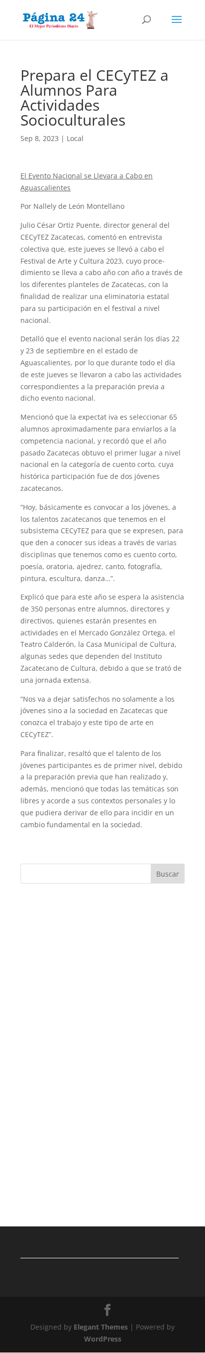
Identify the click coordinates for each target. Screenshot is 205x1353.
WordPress (102, 1339)
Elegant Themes (101, 1327)
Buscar (167, 874)
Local (75, 138)
